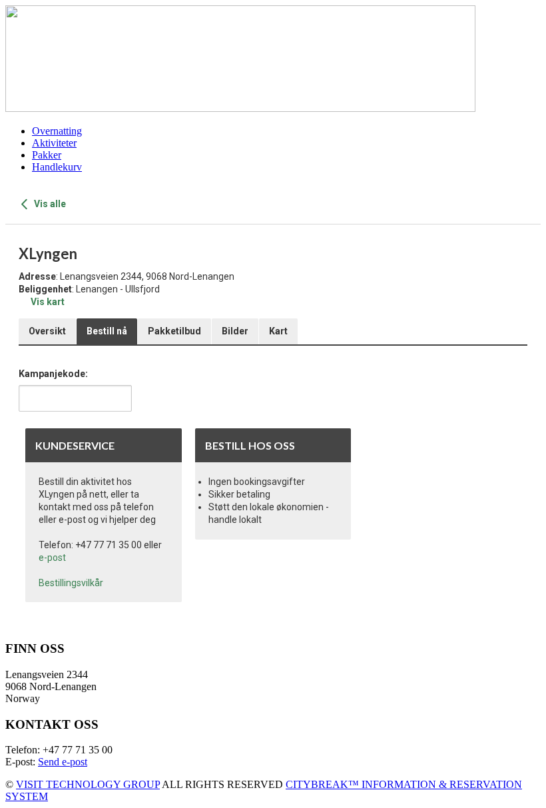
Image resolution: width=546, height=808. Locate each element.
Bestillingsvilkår (71, 583)
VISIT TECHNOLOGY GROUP (88, 784)
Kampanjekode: (53, 374)
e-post (52, 557)
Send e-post (62, 761)
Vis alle (49, 204)
